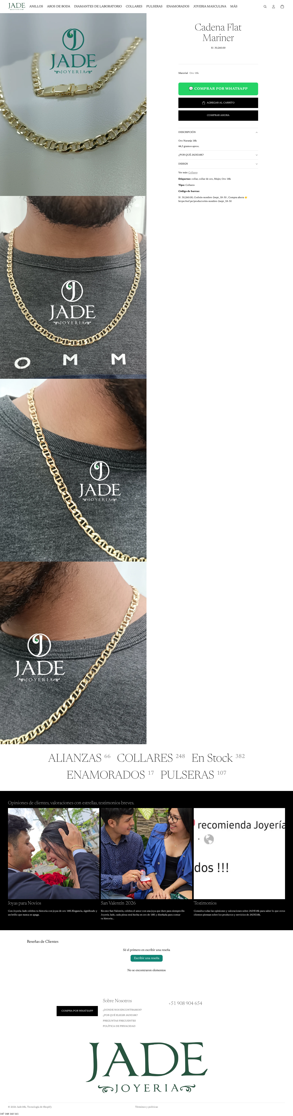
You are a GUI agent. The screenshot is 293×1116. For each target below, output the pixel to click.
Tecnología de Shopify (39, 1107)
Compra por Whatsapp (77, 1011)
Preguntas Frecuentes (119, 1021)
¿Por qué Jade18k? (191, 155)
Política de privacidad (119, 1026)
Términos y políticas (146, 1107)
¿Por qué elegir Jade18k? (120, 1015)
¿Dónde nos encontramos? (122, 1010)
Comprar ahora (218, 115)
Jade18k (21, 1107)
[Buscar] (265, 6)
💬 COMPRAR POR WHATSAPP (218, 89)
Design (183, 164)
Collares (193, 172)
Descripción (187, 132)
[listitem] (233, 6)
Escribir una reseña (146, 958)
